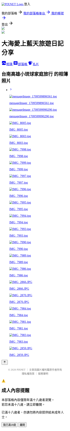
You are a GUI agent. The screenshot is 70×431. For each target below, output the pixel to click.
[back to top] (5, 362)
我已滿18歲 (9, 424)
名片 (36, 64)
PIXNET (21, 369)
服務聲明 (43, 373)
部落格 (23, 64)
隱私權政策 (28, 373)
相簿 (9, 64)
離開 (22, 424)
